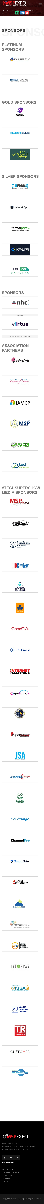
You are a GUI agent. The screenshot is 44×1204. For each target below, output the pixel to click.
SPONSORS (6, 1179)
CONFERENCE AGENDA (11, 1173)
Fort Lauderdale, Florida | (31, 10)
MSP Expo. (22, 1199)
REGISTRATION (7, 1169)
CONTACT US (7, 1182)
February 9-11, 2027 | (13, 10)
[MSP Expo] (15, 1136)
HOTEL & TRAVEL (8, 1176)
